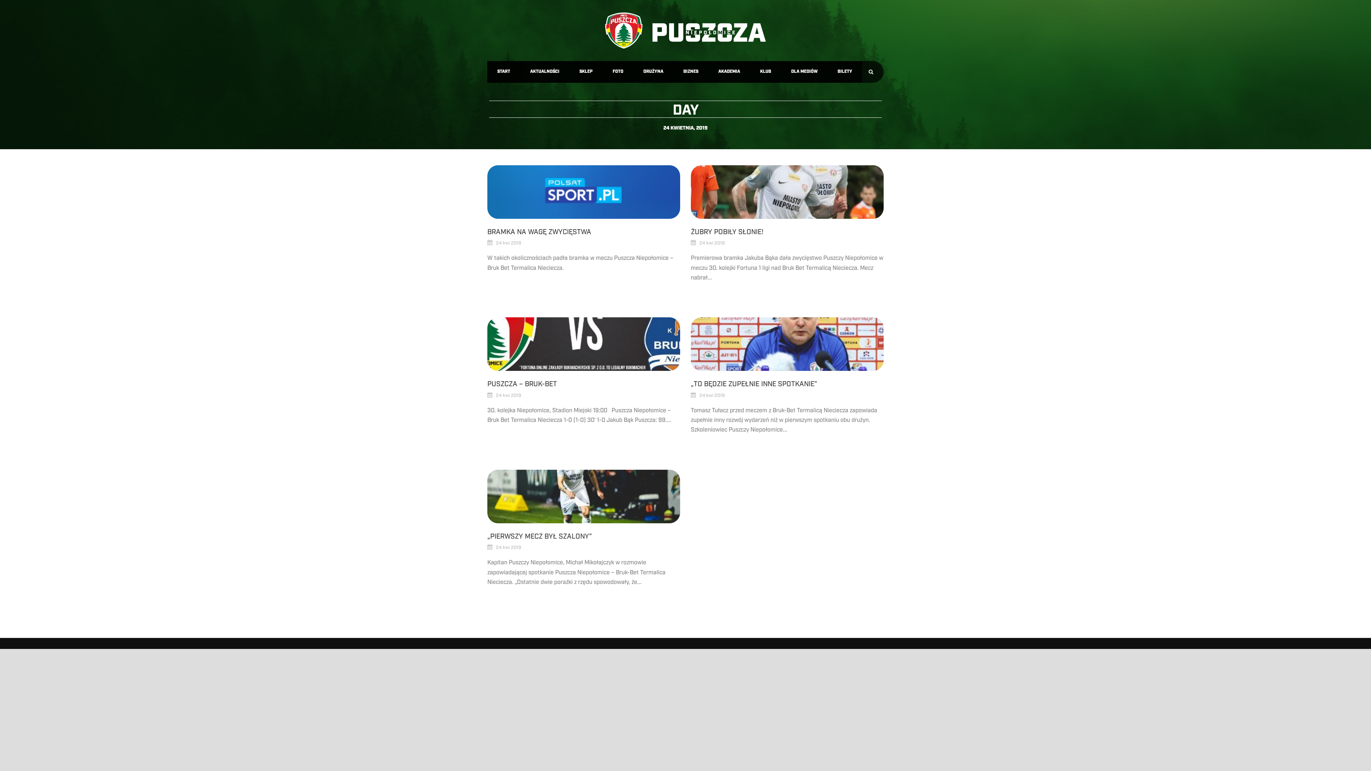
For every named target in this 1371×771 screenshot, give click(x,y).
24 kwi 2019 (508, 243)
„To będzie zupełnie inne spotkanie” (754, 384)
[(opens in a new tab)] (583, 192)
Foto (618, 71)
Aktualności (544, 71)
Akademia (729, 71)
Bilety (845, 71)
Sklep (586, 71)
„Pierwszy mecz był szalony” (539, 536)
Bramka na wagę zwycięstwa (539, 232)
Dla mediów (804, 71)
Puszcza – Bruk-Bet (522, 384)
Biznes (690, 71)
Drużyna (653, 71)
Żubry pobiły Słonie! (727, 232)
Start (503, 71)
